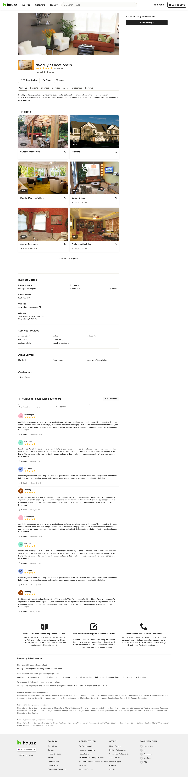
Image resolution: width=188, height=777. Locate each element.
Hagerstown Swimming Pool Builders (63, 710)
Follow (114, 289)
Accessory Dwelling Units (99, 723)
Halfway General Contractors (57, 695)
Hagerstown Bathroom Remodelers (105, 708)
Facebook (148, 754)
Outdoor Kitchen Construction (157, 723)
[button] (68, 382)
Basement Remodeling (120, 723)
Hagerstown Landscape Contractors (31, 710)
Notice (58, 754)
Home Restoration (24, 725)
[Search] (63, 4)
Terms (50, 758)
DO (20, 469)
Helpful (24, 435)
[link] (23, 430)
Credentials (76, 88)
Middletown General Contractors (83, 695)
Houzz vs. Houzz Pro (87, 750)
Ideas (53, 4)
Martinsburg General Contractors (93, 698)
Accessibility (114, 758)
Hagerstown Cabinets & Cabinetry (92, 710)
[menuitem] (26, 5)
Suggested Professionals (119, 754)
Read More (22, 100)
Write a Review (111, 399)
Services (56, 88)
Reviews (89, 88)
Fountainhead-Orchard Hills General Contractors (127, 698)
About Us (23, 88)
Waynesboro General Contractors (65, 698)
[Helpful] (19, 434)
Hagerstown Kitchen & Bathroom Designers (72, 708)
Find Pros (25, 4)
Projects (34, 88)
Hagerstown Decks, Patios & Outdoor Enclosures (147, 710)
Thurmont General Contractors (137, 695)
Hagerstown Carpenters (117, 710)
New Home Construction (78, 723)
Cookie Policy (53, 761)
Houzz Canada (115, 746)
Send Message (147, 22)
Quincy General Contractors (39, 698)
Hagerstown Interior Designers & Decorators (35, 708)
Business (45, 88)
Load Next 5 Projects (68, 258)
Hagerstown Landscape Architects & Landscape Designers (144, 708)
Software (40, 4)
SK (21, 491)
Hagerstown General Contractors (30, 695)
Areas (65, 88)
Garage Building (137, 723)
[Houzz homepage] (10, 4)
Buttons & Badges (86, 769)
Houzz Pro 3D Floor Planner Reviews (93, 761)
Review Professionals (117, 750)
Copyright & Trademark (57, 769)
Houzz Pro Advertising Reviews (91, 758)
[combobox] (99, 4)
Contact (112, 765)
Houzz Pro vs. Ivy (85, 754)
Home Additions (59, 723)
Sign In (112, 769)
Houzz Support (115, 761)
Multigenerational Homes (43, 725)
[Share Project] (64, 151)
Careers (51, 750)
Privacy (51, 754)
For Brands (83, 765)
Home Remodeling (24, 723)
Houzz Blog (148, 746)
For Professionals (85, 746)
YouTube (147, 758)
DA (20, 442)
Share (48, 80)
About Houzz (53, 746)
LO (21, 416)
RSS (145, 762)
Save (61, 80)
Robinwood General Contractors (111, 695)
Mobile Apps (53, 765)
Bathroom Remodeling (43, 723)
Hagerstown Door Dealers (27, 713)
